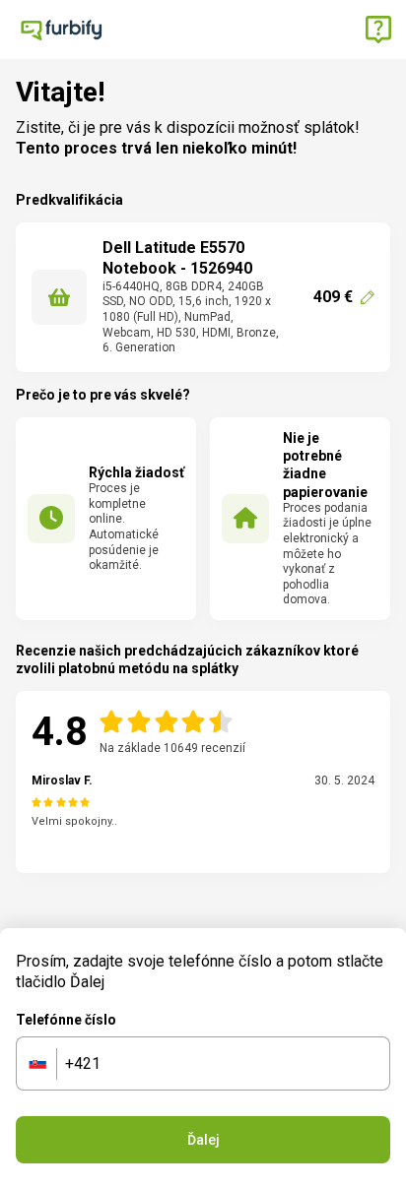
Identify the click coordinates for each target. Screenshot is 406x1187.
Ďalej (203, 1140)
